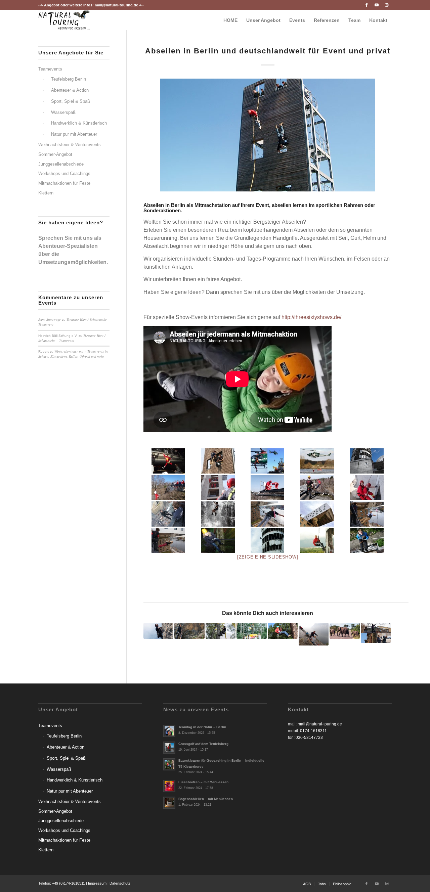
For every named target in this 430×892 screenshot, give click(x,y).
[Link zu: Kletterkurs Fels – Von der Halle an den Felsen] (189, 631)
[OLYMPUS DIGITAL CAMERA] (218, 540)
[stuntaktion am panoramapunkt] (168, 514)
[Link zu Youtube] (376, 5)
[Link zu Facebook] (366, 5)
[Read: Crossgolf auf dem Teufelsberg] (169, 748)
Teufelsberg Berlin (68, 79)
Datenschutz (120, 883)
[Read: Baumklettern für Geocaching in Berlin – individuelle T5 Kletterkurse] (169, 764)
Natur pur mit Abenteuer (74, 134)
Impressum (97, 883)
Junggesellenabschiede (61, 164)
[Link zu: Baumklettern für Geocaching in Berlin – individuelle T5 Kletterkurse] (283, 631)
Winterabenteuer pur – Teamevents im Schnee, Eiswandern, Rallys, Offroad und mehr (73, 354)
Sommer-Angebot (55, 154)
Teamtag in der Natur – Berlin (202, 727)
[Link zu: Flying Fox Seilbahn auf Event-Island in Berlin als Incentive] (376, 633)
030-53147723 (309, 737)
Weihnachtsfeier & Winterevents (69, 144)
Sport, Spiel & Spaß (70, 101)
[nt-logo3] (64, 20)
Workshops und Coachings (64, 173)
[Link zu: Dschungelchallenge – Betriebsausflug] (251, 631)
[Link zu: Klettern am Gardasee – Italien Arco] (314, 634)
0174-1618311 (313, 730)
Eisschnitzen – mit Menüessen (203, 782)
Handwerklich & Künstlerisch (79, 123)
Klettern (45, 192)
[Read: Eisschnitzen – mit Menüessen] (169, 786)
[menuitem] (230, 20)
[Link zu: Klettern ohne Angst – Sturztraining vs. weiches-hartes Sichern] (158, 631)
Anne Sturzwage (49, 319)
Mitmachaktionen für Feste (64, 183)
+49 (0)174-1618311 (68, 883)
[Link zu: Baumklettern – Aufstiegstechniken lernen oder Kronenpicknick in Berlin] (220, 631)
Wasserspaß (63, 112)
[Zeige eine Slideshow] (267, 557)
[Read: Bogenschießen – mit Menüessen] (169, 803)
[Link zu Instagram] (387, 5)
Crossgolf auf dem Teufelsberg (203, 744)
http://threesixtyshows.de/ (311, 317)
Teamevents (50, 69)
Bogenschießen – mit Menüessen (205, 799)
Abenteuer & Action (70, 90)
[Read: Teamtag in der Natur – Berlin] (169, 731)
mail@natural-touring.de (116, 5)
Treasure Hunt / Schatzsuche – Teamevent (71, 338)
